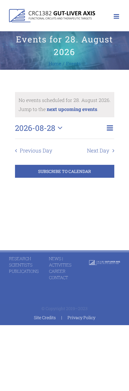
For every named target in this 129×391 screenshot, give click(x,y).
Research (20, 258)
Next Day (98, 150)
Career (57, 271)
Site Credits (45, 317)
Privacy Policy (81, 317)
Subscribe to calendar (64, 171)
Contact (58, 277)
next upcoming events (72, 109)
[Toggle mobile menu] (117, 16)
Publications (24, 271)
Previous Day (36, 150)
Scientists (20, 265)
